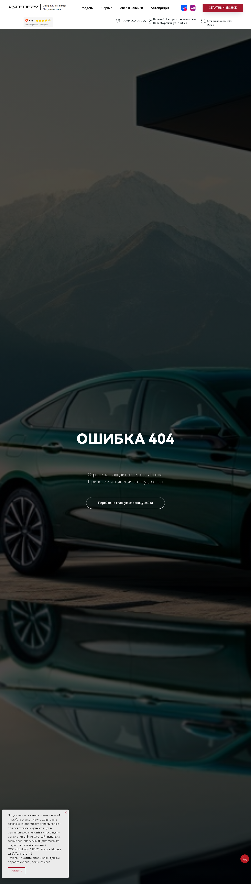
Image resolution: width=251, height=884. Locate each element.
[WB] (193, 8)
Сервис (106, 8)
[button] (223, 8)
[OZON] (184, 8)
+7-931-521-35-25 (133, 21)
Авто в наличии (131, 8)
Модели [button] (88, 8)
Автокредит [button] (160, 8)
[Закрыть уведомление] (66, 812)
